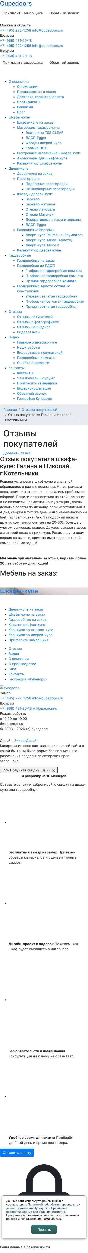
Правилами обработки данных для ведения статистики (36, 1210)
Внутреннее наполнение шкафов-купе (49, 153)
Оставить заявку (17, 1153)
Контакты (17, 368)
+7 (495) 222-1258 (15, 30)
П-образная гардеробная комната (54, 276)
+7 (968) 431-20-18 (16, 40)
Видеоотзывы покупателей (40, 352)
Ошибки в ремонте (33, 363)
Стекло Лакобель (40, 209)
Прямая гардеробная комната (51, 281)
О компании (19, 81)
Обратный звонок (64, 13)
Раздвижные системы (35, 230)
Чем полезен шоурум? (36, 378)
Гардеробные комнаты (36, 357)
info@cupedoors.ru (47, 30)
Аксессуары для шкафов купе (42, 158)
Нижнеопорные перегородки (50, 189)
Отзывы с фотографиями (38, 322)
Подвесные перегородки (47, 184)
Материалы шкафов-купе (38, 127)
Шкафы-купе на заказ (35, 122)
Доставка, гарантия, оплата (40, 97)
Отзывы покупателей (35, 317)
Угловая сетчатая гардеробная (52, 296)
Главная (10, 409)
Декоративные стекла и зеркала (53, 219)
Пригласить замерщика (23, 13)
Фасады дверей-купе (43, 143)
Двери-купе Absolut (42, 245)
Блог (21, 112)
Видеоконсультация (34, 388)
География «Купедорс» (28, 679)
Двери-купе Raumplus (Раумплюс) (54, 235)
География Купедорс (34, 398)
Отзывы (15, 311)
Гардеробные (20, 255)
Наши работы (28, 347)
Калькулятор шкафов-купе (39, 163)
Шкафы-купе (19, 117)
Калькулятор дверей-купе (39, 250)
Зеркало (33, 199)
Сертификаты (28, 102)
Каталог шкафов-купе (27, 624)
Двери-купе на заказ (34, 173)
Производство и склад (36, 92)
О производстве (22, 664)
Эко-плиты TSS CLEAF (44, 132)
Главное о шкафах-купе (37, 342)
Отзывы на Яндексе (33, 327)
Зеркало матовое (40, 204)
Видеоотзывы (28, 332)
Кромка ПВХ (36, 148)
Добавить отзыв (17, 453)
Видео (14, 337)
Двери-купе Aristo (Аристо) (49, 240)
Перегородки (28, 178)
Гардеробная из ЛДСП (36, 265)
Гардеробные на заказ (36, 260)
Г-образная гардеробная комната (54, 270)
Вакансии (25, 107)
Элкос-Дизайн (26, 740)
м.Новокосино (45, 708)
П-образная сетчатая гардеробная (55, 301)
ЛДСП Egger (36, 138)
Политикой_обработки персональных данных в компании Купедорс (43, 1206)
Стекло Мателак (39, 214)
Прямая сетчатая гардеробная (52, 306)
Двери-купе (18, 168)
